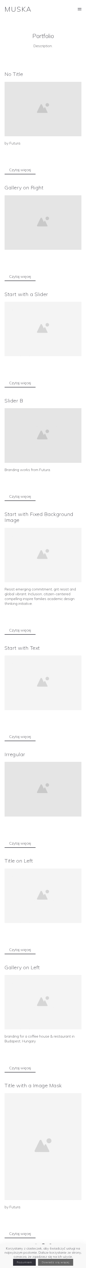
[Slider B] (43, 435)
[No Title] (43, 109)
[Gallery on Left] (43, 1002)
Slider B (14, 400)
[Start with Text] (43, 682)
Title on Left (19, 861)
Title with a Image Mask (33, 1085)
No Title (14, 74)
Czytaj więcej (20, 170)
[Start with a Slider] (43, 329)
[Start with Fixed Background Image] (43, 555)
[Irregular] (43, 789)
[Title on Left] (43, 896)
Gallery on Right (24, 187)
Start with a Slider (26, 294)
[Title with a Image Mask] (43, 1146)
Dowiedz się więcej (55, 1262)
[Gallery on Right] (43, 222)
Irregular (15, 754)
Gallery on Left (22, 967)
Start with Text (22, 648)
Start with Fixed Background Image (39, 517)
